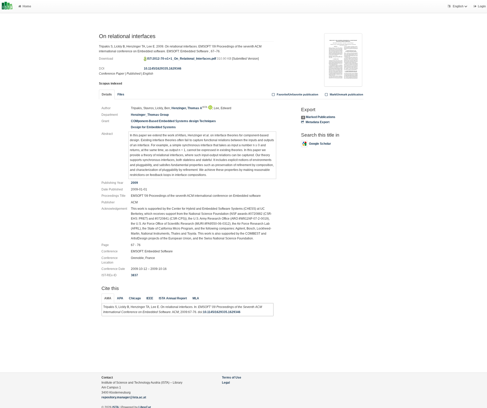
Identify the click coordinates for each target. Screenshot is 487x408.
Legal (226, 382)
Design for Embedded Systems (153, 127)
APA (120, 298)
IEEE (149, 298)
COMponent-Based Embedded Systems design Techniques (173, 121)
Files (120, 94)
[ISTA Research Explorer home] (7, 6)
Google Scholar (320, 143)
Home (27, 6)
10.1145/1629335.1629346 (162, 68)
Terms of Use (231, 377)
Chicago (135, 298)
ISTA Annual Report (173, 298)
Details (107, 94)
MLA (196, 298)
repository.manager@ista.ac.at (123, 397)
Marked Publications (320, 117)
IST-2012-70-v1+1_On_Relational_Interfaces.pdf (182, 58)
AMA (107, 298)
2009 (134, 183)
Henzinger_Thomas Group (150, 115)
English (458, 6)
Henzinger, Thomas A (189, 108)
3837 (134, 275)
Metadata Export (317, 122)
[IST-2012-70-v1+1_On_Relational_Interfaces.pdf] (343, 59)
